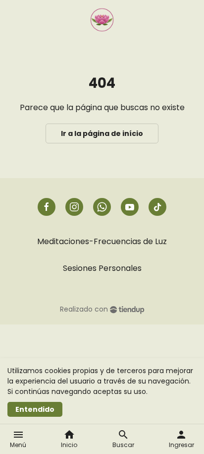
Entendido (34, 409)
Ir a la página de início (102, 133)
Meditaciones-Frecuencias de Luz (102, 241)
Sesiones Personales (102, 268)
